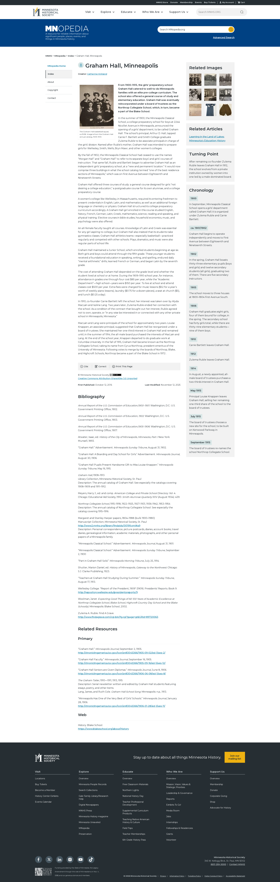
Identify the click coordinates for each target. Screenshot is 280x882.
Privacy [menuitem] (163, 876)
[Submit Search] (231, 29)
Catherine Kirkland (97, 74)
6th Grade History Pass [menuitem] (134, 840)
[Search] (241, 12)
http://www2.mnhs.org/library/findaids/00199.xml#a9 (109, 525)
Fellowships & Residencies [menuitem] (179, 828)
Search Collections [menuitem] (88, 790)
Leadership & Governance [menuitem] (179, 793)
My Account (228, 2)
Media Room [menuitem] (173, 810)
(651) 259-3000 (218, 864)
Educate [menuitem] (128, 771)
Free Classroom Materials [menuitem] (135, 784)
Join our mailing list (234, 757)
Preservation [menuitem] (85, 834)
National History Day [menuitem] (133, 796)
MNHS (49, 56)
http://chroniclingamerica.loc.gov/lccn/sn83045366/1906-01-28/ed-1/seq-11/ (121, 706)
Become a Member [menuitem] (45, 790)
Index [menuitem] (51, 74)
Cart (243, 2)
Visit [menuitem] (37, 771)
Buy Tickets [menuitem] (41, 784)
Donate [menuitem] (214, 790)
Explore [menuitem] (84, 771)
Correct (102, 366)
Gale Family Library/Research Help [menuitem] (93, 797)
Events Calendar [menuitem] (43, 802)
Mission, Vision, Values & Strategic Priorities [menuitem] (178, 786)
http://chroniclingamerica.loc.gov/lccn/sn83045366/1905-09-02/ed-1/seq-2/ (121, 652)
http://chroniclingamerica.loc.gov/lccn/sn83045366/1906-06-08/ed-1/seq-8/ (122, 673)
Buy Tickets (210, 2)
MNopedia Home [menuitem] (57, 66)
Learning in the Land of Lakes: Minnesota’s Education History (207, 138)
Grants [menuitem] (169, 834)
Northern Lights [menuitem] (131, 790)
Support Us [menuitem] (217, 771)
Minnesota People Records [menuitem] (92, 784)
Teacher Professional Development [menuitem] (133, 803)
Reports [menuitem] (170, 799)
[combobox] (196, 29)
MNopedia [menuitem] (84, 828)
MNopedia (60, 56)
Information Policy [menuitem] (177, 876)
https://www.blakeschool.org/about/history (103, 728)
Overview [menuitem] (83, 778)
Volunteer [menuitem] (171, 840)
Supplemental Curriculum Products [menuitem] (135, 812)
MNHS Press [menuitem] (85, 810)
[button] (89, 12)
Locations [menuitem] (40, 778)
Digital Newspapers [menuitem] (89, 804)
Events (198, 2)
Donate (174, 2)
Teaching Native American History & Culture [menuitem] (136, 821)
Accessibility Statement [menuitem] (235, 876)
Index (71, 56)
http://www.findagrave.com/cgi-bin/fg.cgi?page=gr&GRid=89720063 (118, 617)
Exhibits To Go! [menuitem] (173, 804)
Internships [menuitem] (172, 822)
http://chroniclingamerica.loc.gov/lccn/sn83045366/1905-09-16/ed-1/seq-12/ (122, 663)
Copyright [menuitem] (53, 90)
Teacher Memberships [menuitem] (134, 834)
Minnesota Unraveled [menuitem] (89, 822)
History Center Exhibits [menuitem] (46, 796)
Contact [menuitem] (52, 98)
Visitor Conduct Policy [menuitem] (213, 876)
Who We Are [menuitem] (174, 771)
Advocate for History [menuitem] (220, 807)
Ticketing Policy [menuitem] (194, 876)
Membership (186, 2)
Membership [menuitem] (216, 784)
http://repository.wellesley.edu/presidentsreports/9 (108, 592)
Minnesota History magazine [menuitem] (93, 816)
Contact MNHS (237, 864)
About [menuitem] (51, 82)
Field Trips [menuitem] (128, 828)
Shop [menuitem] (212, 802)
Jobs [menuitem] (168, 816)
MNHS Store (162, 2)
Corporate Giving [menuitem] (218, 796)
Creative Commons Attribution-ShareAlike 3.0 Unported (107, 378)
